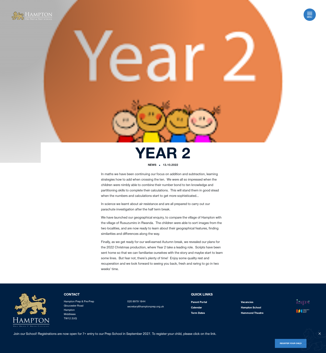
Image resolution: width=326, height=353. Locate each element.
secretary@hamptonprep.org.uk (145, 307)
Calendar (196, 308)
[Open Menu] (310, 13)
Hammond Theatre (252, 313)
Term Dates (198, 313)
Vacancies (247, 302)
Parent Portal (199, 302)
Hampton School (251, 308)
